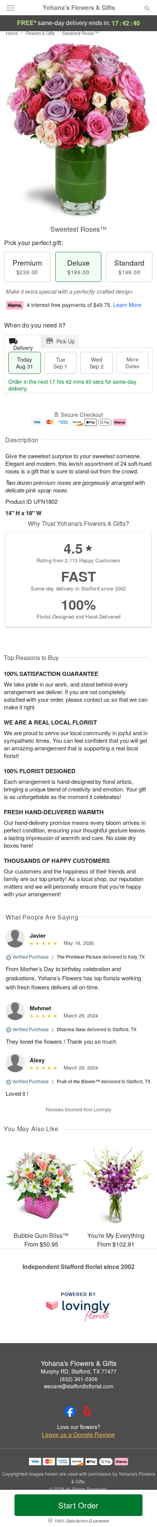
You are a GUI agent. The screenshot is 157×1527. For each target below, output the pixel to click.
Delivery (23, 346)
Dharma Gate (71, 1029)
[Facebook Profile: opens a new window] (70, 1411)
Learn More (127, 305)
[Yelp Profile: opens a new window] (87, 1411)
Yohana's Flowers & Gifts (79, 8)
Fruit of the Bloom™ (78, 1081)
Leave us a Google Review (78, 1434)
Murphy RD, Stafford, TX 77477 (79, 1371)
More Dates (132, 363)
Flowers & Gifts (40, 33)
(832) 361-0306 (79, 1379)
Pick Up (65, 341)
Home (12, 33)
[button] (140, 1509)
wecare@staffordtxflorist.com (79, 1386)
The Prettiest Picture (79, 956)
